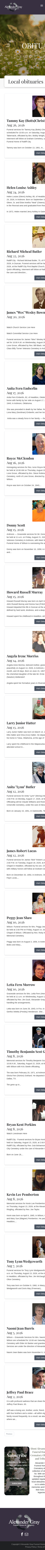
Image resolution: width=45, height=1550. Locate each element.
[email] (27, 1534)
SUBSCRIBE (17, 1483)
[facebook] (22, 1534)
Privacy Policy (30, 1547)
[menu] (42, 5)
